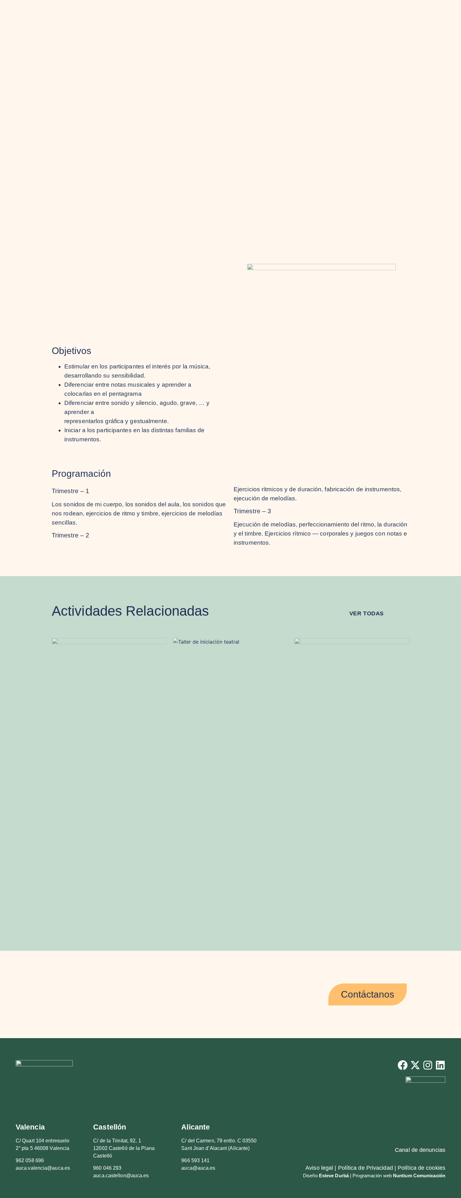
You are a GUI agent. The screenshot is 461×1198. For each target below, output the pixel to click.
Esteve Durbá (334, 1175)
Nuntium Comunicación (419, 1175)
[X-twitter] (415, 1065)
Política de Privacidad (365, 1168)
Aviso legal (319, 1168)
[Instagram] (428, 1065)
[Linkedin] (440, 1065)
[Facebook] (403, 1065)
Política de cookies (421, 1168)
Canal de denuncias (420, 1150)
